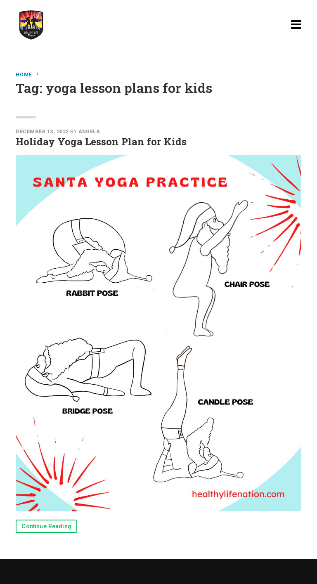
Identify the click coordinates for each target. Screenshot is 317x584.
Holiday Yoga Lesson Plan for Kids (101, 141)
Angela (89, 131)
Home (24, 75)
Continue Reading (46, 526)
